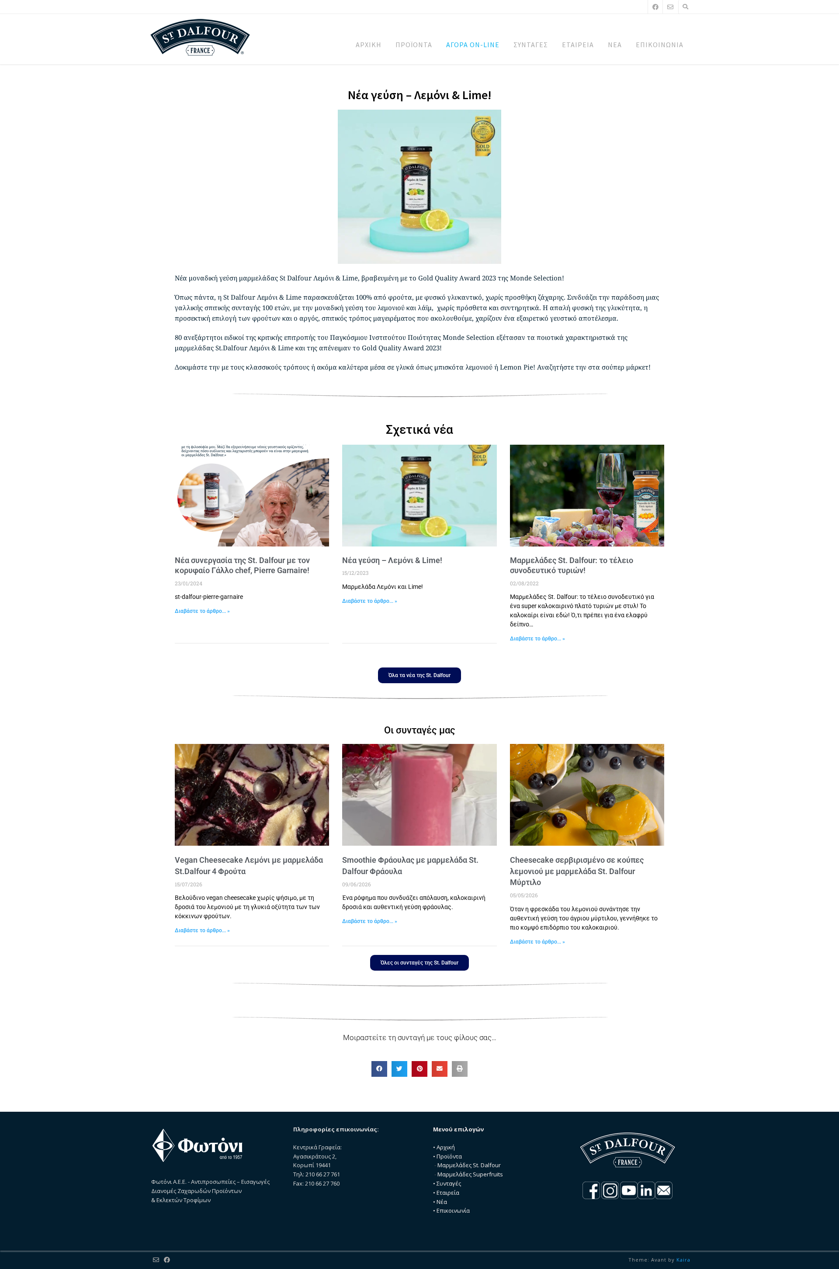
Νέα (442, 1202)
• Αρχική (444, 1147)
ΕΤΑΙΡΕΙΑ (578, 44)
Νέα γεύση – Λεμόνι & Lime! (392, 560)
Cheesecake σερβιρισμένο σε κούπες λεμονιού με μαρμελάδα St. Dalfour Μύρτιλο (577, 870)
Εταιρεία (448, 1192)
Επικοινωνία (453, 1210)
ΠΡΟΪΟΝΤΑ (413, 44)
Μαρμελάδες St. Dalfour (469, 1165)
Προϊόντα (449, 1156)
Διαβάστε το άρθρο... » (202, 611)
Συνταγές (449, 1183)
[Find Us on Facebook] (655, 7)
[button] (379, 1069)
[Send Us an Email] (670, 7)
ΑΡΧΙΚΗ (368, 44)
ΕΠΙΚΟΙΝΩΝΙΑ (659, 44)
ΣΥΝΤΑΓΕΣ (530, 44)
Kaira (683, 1259)
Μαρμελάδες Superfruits (470, 1174)
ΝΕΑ (615, 44)
